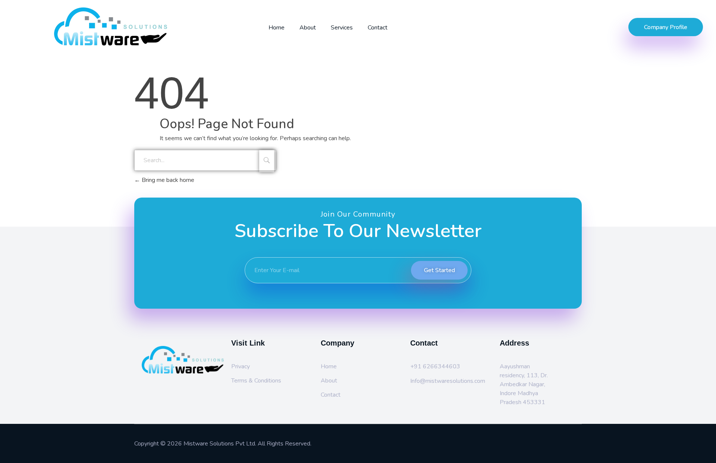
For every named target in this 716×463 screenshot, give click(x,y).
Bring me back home (167, 180)
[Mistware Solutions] (137, 26)
